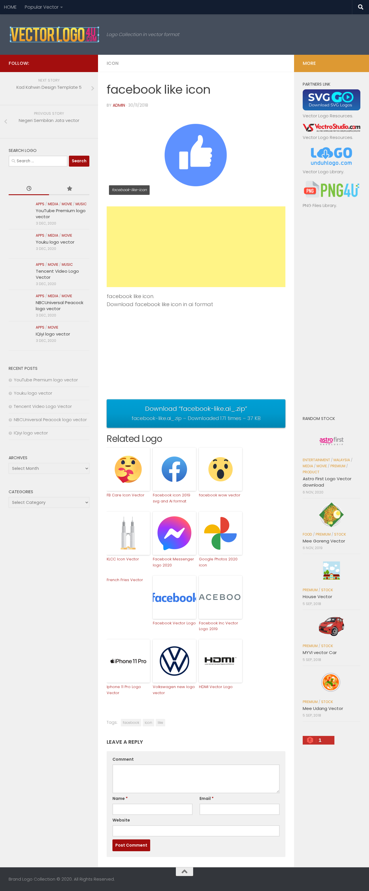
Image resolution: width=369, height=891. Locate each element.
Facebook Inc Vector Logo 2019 (218, 626)
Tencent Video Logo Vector (43, 406)
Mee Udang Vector (323, 708)
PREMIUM (337, 466)
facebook (131, 722)
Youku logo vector (55, 242)
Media (53, 203)
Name (120, 798)
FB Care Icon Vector (125, 495)
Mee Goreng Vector (324, 541)
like (160, 722)
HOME (10, 7)
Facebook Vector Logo (174, 623)
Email (206, 798)
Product (311, 472)
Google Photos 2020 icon (218, 562)
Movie (67, 203)
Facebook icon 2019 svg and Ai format (171, 498)
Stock (340, 534)
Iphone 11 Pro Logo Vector (124, 690)
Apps (40, 203)
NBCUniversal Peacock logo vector (59, 305)
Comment (123, 759)
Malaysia (342, 459)
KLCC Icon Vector (123, 559)
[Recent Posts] (29, 189)
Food (307, 534)
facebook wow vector (219, 495)
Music (81, 203)
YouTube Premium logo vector (46, 380)
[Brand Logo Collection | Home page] (55, 34)
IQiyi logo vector (53, 334)
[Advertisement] (196, 246)
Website (121, 820)
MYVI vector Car (320, 652)
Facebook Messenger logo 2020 (173, 562)
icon (148, 722)
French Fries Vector (125, 580)
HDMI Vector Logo (216, 687)
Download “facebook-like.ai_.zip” (196, 412)
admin (119, 105)
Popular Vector (42, 7)
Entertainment (316, 459)
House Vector (317, 597)
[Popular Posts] (69, 189)
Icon (112, 63)
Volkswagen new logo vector (174, 690)
